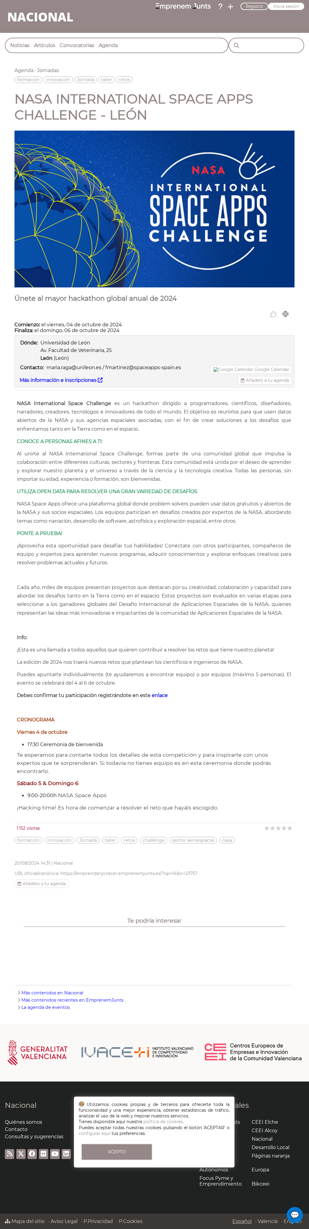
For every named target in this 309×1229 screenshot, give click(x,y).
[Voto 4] (284, 828)
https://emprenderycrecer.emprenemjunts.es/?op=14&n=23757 (128, 873)
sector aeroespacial (193, 840)
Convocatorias (77, 45)
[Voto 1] (267, 828)
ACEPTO (117, 1151)
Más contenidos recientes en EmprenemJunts (72, 1000)
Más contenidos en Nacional (52, 993)
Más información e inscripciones (59, 380)
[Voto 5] (290, 828)
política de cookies (163, 1121)
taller (106, 79)
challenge (153, 840)
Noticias (20, 45)
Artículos (44, 45)
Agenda (108, 45)
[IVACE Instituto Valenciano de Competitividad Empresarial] (101, 1052)
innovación (58, 79)
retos (124, 79)
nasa (227, 840)
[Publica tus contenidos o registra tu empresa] (230, 6)
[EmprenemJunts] (183, 6)
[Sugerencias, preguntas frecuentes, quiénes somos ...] (220, 6)
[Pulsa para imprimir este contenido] (285, 314)
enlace (160, 695)
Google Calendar (271, 369)
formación (28, 79)
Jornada (85, 79)
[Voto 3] (279, 828)
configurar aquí (94, 1133)
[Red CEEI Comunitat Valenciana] (253, 1059)
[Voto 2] (273, 828)
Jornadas (48, 70)
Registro (254, 6)
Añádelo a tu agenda (267, 380)
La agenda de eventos (45, 1007)
